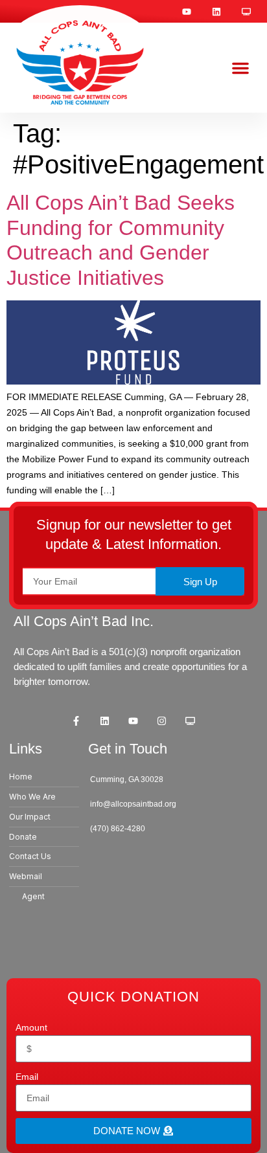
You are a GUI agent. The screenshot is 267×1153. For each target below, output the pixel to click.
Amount (31, 1027)
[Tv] (246, 12)
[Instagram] (162, 720)
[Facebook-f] (76, 720)
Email (27, 1076)
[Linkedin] (216, 12)
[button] (240, 68)
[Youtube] (187, 12)
